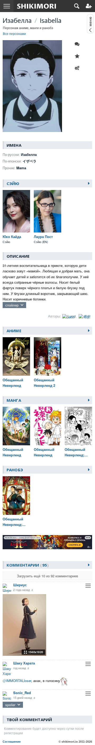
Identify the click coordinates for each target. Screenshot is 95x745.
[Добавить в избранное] (78, 56)
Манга (14, 400)
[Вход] (89, 6)
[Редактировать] (78, 68)
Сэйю (13, 183)
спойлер (11, 305)
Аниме (14, 330)
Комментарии (27, 565)
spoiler (10, 704)
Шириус (20, 584)
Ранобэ (15, 469)
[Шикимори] (36, 6)
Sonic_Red (22, 692)
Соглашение (12, 741)
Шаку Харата (24, 663)
